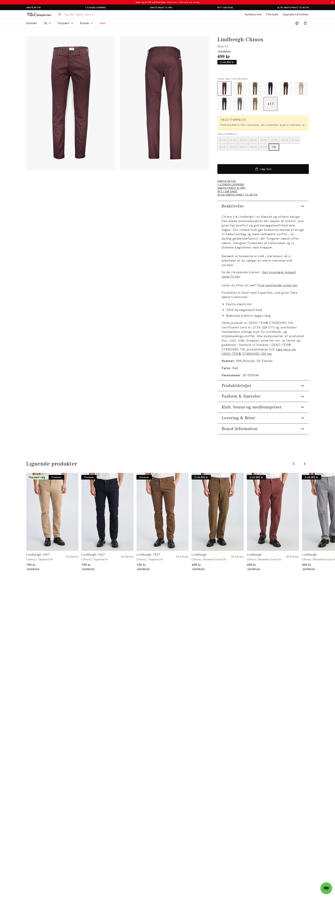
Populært (63, 23)
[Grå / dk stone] (240, 89)
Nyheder (31, 23)
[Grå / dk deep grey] (240, 104)
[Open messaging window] (326, 888)
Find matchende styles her (277, 285)
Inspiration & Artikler (295, 14)
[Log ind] (297, 23)
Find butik (272, 14)
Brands (84, 23)
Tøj (45, 23)
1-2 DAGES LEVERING (95, 7)
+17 (270, 104)
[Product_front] (71, 103)
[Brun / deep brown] (286, 89)
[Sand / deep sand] (255, 104)
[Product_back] (164, 103)
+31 (274, 147)
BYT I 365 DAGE (225, 7)
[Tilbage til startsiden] (39, 15)
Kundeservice (253, 14)
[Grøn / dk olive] (255, 89)
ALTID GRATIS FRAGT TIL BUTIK (293, 7)
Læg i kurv (266, 169)
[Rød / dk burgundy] (224, 89)
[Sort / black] (270, 89)
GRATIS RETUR (33, 7)
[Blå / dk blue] (224, 104)
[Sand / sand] (301, 89)
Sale (102, 23)
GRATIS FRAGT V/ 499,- (161, 7)
